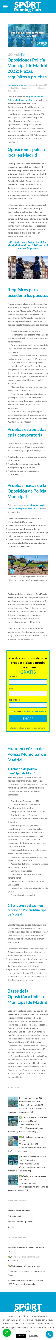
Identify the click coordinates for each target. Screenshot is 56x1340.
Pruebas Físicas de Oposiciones (19, 88)
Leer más (33, 1335)
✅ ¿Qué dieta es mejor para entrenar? (24, 1266)
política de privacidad (35, 711)
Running (11, 1227)
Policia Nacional (14, 1216)
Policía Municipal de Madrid (36, 85)
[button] (7, 1333)
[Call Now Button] (49, 1334)
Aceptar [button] (21, 1336)
